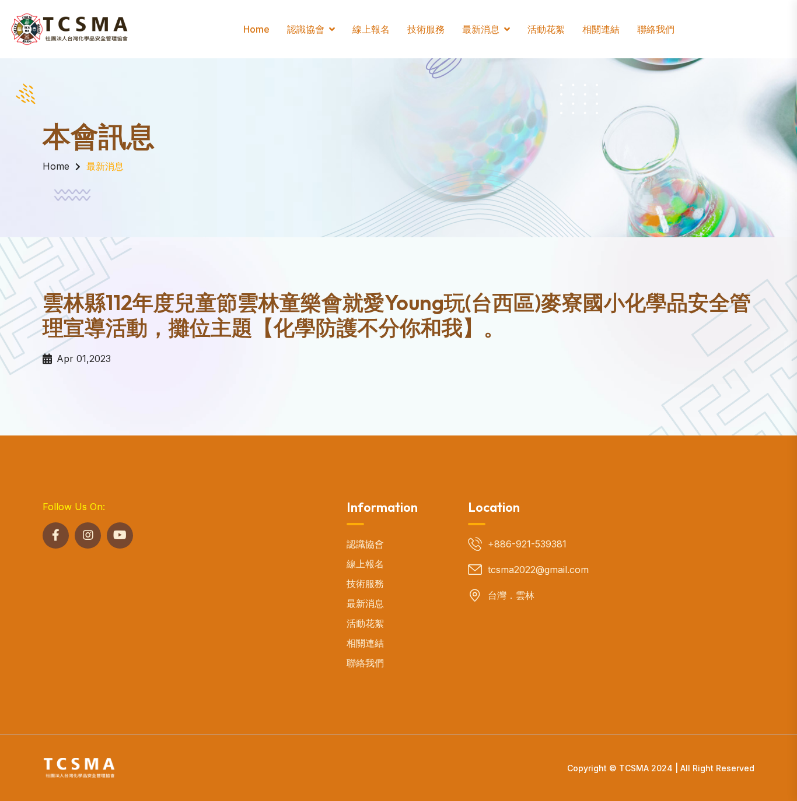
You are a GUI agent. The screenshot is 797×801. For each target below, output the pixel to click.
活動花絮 (546, 29)
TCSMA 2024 (646, 768)
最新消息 (480, 29)
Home (256, 29)
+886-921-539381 (527, 544)
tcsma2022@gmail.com (538, 569)
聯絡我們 (655, 29)
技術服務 (426, 29)
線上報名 (371, 29)
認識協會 (305, 29)
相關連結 (601, 29)
